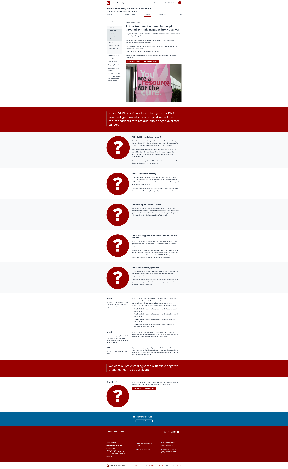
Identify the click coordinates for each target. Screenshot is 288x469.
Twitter (165, 432)
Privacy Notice (155, 465)
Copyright (161, 465)
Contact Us (109, 456)
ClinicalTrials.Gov (149, 388)
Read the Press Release (150, 61)
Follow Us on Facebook (133, 61)
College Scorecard (142, 465)
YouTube (174, 432)
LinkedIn (178, 432)
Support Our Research (144, 421)
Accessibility (135, 465)
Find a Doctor (119, 432)
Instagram (171, 432)
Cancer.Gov (137, 388)
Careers (109, 432)
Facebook (168, 432)
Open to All (149, 465)
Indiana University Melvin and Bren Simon (129, 9)
